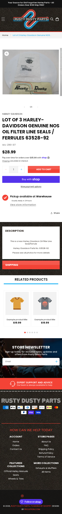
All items (46, 471)
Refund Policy (46, 453)
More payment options (31, 186)
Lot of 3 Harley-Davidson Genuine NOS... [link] (32, 35)
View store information (23, 204)
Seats (16, 474)
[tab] (25, 332)
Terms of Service (46, 456)
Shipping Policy (46, 449)
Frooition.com (32, 509)
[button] (3, 19)
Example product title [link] (17, 319)
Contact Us (16, 449)
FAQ (46, 445)
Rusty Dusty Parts (20, 506)
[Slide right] (37, 107)
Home (5, 35)
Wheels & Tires (16, 478)
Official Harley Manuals (16, 471)
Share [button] (57, 213)
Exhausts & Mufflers (46, 468)
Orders (15, 445)
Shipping (5, 161)
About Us (46, 441)
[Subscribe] (56, 361)
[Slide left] (24, 107)
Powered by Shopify (41, 506)
